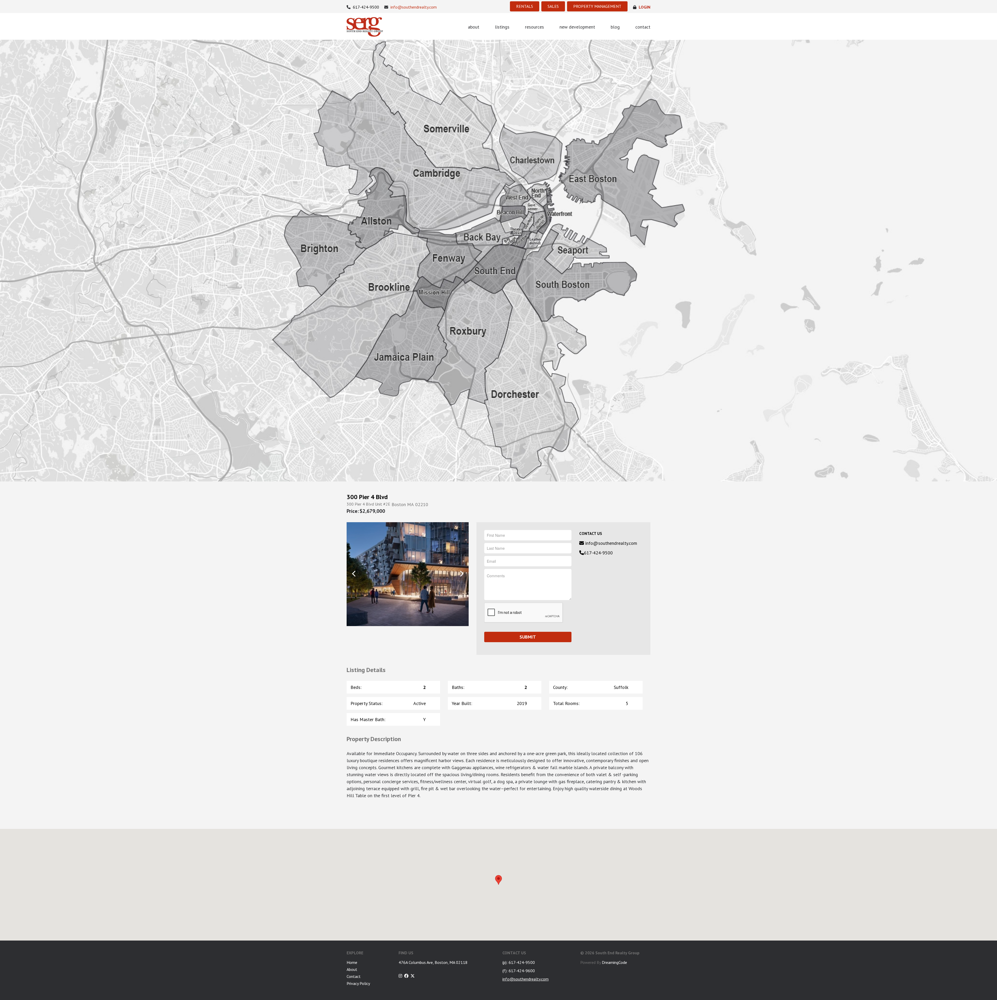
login (644, 7)
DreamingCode (614, 962)
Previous (354, 573)
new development (577, 27)
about (473, 27)
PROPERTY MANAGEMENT (597, 6)
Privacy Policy (358, 983)
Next (461, 573)
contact (642, 27)
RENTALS (524, 6)
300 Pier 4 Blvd (367, 497)
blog (615, 27)
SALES (553, 6)
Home (352, 962)
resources (534, 27)
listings (502, 27)
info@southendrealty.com (413, 7)
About (352, 969)
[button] (498, 880)
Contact (354, 976)
